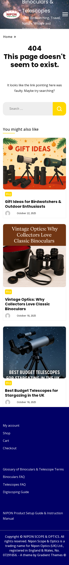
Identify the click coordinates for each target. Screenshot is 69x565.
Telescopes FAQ (14, 484)
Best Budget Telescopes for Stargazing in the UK (31, 393)
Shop (6, 433)
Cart (6, 441)
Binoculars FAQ (14, 477)
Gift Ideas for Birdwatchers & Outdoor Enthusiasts (33, 204)
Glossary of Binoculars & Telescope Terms (33, 469)
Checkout (9, 448)
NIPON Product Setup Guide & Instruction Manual (33, 516)
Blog (8, 194)
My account (11, 425)
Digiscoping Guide (16, 492)
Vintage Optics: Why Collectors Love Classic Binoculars (27, 304)
